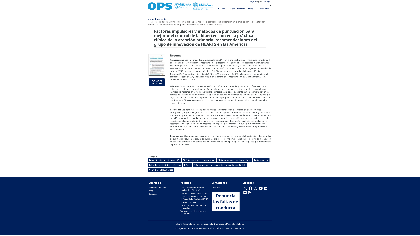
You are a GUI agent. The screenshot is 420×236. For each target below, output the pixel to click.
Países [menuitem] (232, 9)
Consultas (216, 187)
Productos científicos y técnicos (166, 165)
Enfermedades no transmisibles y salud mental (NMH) (221, 165)
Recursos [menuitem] (241, 9)
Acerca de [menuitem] (263, 9)
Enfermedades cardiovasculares (236, 160)
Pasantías (153, 194)
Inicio (150, 19)
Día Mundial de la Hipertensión (165, 160)
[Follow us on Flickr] (245, 193)
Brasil (188, 165)
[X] (245, 189)
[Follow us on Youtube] (261, 189)
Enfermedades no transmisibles (200, 160)
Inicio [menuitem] (219, 9)
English (253, 1)
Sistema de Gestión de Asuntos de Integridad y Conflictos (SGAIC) (194, 197)
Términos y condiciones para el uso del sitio (193, 212)
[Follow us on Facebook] (250, 189)
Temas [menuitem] (224, 9)
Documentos (161, 19)
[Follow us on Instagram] (255, 189)
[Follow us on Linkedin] (265, 189)
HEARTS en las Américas (162, 169)
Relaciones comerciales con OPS (193, 193)
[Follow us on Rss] (249, 193)
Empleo (152, 191)
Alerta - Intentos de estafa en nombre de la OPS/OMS (192, 188)
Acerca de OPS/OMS (157, 187)
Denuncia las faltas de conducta (225, 201)
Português (268, 1)
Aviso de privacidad (188, 202)
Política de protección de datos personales (193, 206)
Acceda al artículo (157, 82)
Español (259, 1)
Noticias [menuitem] (251, 9)
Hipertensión (262, 160)
